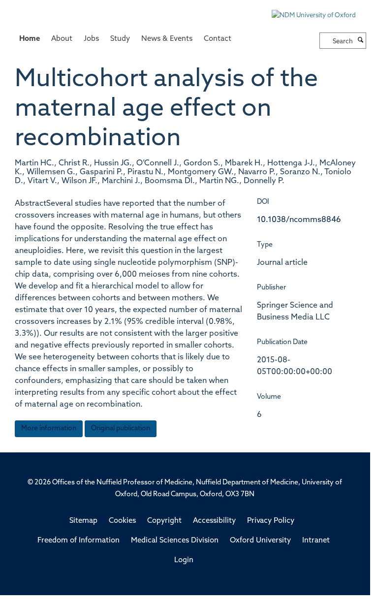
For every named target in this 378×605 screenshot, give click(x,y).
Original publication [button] (120, 428)
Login (183, 560)
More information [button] (48, 428)
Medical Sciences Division (175, 540)
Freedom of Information (78, 540)
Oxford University (260, 540)
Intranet (316, 540)
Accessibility (214, 521)
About (61, 39)
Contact (217, 39)
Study (120, 39)
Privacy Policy (270, 521)
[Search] (360, 40)
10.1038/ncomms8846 (299, 220)
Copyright (164, 521)
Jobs (91, 39)
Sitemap (83, 521)
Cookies (122, 521)
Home (29, 39)
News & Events (166, 39)
